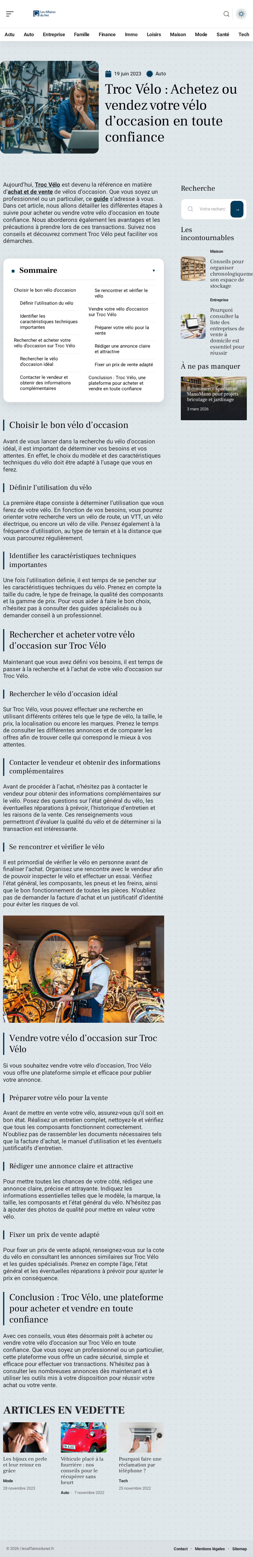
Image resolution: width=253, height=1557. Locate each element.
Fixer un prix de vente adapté (124, 364)
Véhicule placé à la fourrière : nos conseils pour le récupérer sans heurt (82, 1471)
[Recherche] (226, 14)
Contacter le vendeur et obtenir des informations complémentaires (45, 383)
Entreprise (219, 300)
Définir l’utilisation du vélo (46, 303)
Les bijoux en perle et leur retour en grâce (25, 1465)
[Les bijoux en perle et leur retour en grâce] (25, 1437)
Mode (8, 1481)
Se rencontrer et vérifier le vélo (121, 293)
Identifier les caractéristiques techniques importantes (49, 322)
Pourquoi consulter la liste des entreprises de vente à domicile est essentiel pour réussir (227, 332)
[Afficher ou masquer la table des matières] (107, 270)
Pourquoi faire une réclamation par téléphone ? (140, 1465)
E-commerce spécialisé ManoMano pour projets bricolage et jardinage (212, 394)
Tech (123, 1481)
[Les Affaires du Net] (44, 14)
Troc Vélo (47, 184)
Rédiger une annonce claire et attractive (122, 349)
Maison (216, 251)
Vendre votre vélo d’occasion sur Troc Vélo (118, 312)
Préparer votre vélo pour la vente (122, 330)
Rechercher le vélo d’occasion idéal (39, 361)
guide (100, 199)
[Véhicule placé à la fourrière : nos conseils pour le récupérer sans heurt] (83, 1437)
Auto (161, 74)
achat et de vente (30, 192)
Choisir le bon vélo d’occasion (45, 290)
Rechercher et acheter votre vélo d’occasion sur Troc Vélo (44, 343)
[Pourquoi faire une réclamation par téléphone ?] (141, 1437)
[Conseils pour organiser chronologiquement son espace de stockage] (193, 268)
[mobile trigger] (11, 14)
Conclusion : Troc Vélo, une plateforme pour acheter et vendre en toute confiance (117, 383)
